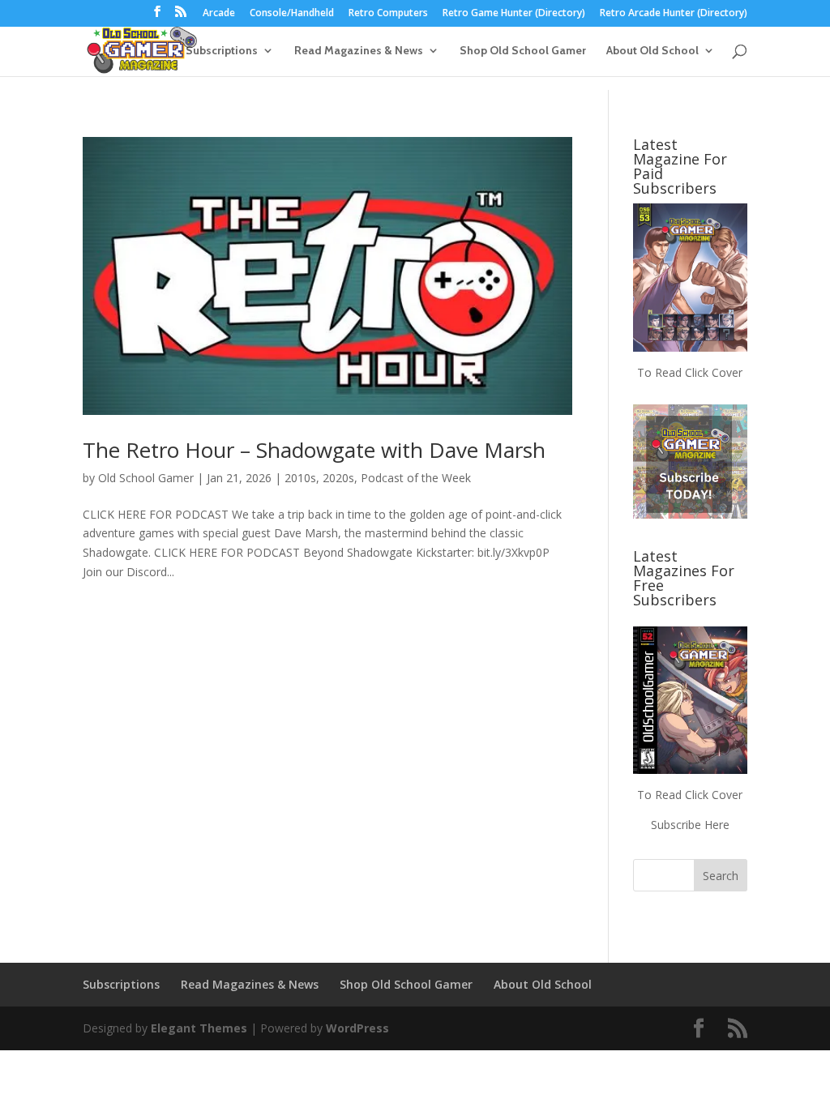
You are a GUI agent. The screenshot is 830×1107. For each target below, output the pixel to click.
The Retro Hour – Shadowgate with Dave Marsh (314, 449)
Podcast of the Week (416, 477)
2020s (338, 477)
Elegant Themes (199, 1028)
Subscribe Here (690, 824)
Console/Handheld (292, 13)
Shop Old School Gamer (523, 51)
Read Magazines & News (358, 51)
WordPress (357, 1028)
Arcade (219, 13)
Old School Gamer (146, 477)
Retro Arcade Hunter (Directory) (673, 13)
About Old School (652, 51)
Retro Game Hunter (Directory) (514, 13)
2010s (300, 477)
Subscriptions (222, 51)
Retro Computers (388, 13)
